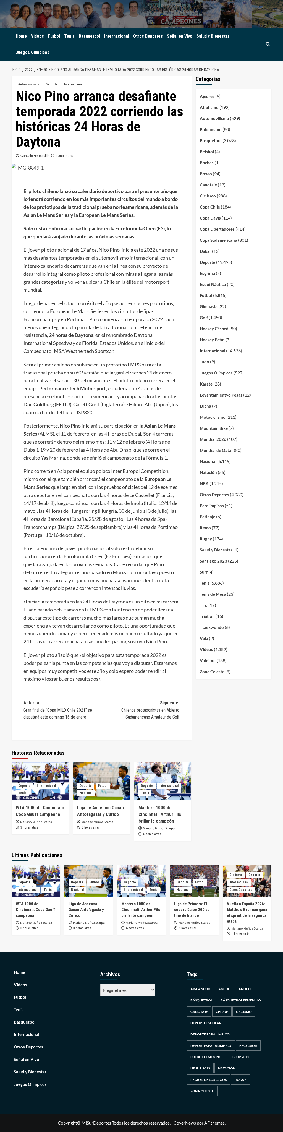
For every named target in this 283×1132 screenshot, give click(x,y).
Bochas (207, 162)
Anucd (245, 989)
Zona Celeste (212, 671)
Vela (204, 638)
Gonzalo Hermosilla (34, 155)
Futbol (54, 36)
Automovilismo (28, 84)
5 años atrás (64, 155)
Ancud (224, 989)
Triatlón (207, 616)
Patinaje (207, 516)
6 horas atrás (152, 834)
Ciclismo (208, 195)
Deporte (52, 84)
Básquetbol (201, 1000)
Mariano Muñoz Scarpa (36, 822)
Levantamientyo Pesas (221, 394)
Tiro (204, 605)
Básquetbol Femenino (241, 1000)
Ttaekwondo (212, 627)
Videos (37, 36)
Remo (205, 527)
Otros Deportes (148, 36)
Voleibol (208, 660)
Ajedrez (207, 96)
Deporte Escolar (205, 1023)
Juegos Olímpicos (32, 52)
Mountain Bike (214, 428)
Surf (204, 571)
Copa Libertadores (217, 229)
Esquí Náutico (213, 284)
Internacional (116, 36)
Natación (208, 472)
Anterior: (57, 710)
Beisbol (207, 151)
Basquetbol (89, 36)
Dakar (205, 251)
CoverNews (185, 1122)
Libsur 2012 (239, 1057)
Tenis (69, 36)
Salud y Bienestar (212, 36)
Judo (204, 361)
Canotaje (208, 184)
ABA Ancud (200, 989)
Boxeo (206, 173)
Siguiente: (150, 710)
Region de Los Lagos (208, 1080)
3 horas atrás (29, 827)
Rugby (206, 538)
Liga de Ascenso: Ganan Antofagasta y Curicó (86, 909)
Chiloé (222, 1011)
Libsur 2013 (200, 1068)
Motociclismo (213, 417)
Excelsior (248, 1045)
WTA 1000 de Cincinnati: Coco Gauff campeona (35, 909)
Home (21, 36)
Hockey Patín (212, 339)
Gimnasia (209, 306)
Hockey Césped (214, 328)
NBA (204, 483)
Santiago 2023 (213, 560)
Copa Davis (210, 217)
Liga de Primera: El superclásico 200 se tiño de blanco (191, 909)
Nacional (86, 793)
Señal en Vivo (179, 36)
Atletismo (209, 107)
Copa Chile (210, 206)
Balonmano (211, 129)
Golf (204, 317)
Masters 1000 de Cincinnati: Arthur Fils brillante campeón (159, 814)
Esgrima (207, 273)
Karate (206, 383)
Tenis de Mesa (213, 594)
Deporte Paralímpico (210, 1034)
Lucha (205, 406)
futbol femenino (206, 1057)
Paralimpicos (212, 505)
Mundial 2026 (213, 439)
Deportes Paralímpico (210, 1045)
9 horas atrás (241, 934)
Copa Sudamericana (218, 240)
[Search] (267, 44)
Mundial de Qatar (216, 450)
